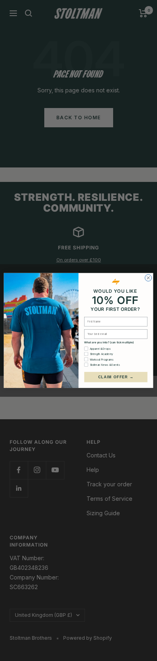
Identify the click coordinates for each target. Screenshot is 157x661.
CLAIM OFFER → (116, 377)
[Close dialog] (148, 278)
